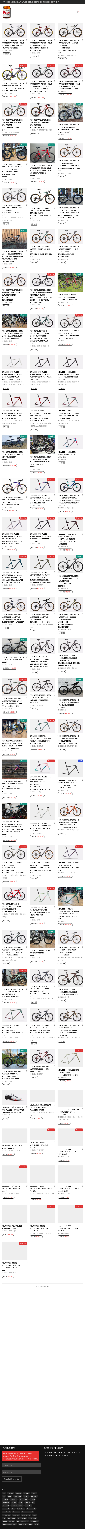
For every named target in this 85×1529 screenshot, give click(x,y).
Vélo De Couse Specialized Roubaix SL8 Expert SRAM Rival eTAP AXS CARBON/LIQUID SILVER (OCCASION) (68, 581)
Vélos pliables (34, 1521)
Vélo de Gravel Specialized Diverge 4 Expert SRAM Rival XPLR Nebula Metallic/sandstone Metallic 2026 (12, 295)
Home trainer (17, 1496)
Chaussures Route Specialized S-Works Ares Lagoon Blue (68, 1188)
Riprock (33, 1499)
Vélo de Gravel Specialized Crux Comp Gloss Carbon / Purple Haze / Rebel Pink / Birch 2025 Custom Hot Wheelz (12, 786)
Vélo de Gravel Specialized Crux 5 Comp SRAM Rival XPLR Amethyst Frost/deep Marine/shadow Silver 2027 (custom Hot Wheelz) (69, 213)
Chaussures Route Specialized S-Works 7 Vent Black (67, 1151)
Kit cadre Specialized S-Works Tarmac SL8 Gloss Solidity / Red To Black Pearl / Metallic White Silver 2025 (67, 539)
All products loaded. (42, 1286)
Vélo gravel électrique (8, 1521)
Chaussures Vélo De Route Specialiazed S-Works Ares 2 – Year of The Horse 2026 (13, 1109)
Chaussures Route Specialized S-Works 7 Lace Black (39, 1228)
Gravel (9, 1496)
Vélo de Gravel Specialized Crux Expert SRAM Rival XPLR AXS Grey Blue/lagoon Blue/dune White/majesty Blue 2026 (69, 500)
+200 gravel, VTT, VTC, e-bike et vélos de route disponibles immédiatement (35, 2)
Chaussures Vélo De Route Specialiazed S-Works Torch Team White (40, 1107)
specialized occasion (17, 1505)
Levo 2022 (34, 1496)
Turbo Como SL (31, 1509)
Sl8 (33, 1502)
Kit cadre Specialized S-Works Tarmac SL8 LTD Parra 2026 (67, 454)
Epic (4, 1496)
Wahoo (36, 1524)
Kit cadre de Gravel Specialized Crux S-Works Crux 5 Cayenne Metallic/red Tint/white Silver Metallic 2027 (40, 416)
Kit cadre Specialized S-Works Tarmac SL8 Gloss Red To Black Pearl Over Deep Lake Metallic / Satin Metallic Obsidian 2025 (12, 577)
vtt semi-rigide (11, 1518)
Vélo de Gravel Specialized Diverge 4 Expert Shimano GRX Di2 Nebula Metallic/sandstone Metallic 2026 (68, 252)
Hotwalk (26, 1496)
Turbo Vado (16, 1515)
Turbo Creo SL (6, 1512)
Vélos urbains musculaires (9, 1524)
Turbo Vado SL (26, 1515)
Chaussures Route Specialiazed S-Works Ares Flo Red (41, 1188)
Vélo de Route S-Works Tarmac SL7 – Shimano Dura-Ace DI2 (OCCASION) (67, 297)
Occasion (5, 1499)
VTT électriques (22, 1518)
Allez (4, 1493)
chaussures (26, 1493)
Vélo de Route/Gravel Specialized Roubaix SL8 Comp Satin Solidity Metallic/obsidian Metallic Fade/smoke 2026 (69, 660)
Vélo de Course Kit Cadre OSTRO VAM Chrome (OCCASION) (40, 952)
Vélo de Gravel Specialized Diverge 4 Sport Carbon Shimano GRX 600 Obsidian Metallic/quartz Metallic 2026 (40, 868)
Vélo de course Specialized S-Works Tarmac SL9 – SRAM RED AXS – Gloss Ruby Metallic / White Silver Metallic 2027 (41, 45)
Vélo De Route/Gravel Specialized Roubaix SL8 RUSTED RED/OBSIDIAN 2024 (68, 992)
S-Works (27, 1502)
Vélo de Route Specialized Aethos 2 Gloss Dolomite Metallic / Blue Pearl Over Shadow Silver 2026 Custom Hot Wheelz (12, 256)
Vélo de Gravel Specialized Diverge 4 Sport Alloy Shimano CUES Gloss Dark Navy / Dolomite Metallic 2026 (40, 1030)
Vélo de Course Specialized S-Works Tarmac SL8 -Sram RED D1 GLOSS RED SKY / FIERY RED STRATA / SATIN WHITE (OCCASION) (41, 171)
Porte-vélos (14, 1499)
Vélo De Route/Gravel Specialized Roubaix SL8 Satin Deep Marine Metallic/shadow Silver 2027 (39, 991)
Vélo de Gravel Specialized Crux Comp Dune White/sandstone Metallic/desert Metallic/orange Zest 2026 (13, 868)
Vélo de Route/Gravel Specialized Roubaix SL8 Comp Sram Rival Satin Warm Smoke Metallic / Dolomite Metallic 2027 (39, 661)
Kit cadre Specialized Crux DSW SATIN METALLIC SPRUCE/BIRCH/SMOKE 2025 (68, 1072)
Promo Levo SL (24, 1499)
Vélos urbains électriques (25, 1524)
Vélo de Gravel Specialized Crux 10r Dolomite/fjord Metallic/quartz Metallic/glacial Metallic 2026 (40, 213)
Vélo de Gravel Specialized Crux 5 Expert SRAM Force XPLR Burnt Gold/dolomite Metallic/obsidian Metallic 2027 (69, 166)
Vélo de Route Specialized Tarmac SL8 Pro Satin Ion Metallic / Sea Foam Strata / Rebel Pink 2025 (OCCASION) (40, 462)
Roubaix (14, 1502)
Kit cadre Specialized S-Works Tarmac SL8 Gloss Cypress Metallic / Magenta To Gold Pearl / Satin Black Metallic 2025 (40, 577)
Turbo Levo (16, 1512)
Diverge (34, 1493)
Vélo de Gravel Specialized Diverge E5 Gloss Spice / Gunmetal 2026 (40, 1068)
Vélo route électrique (22, 1521)
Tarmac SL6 (28, 1505)
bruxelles (18, 1493)
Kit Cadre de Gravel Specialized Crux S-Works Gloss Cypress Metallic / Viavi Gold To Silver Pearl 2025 (68, 914)
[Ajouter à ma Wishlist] (26, 40)
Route (20, 1502)
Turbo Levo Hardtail (27, 1512)
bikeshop (10, 1493)
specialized (6, 1505)
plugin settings (65, 1455)
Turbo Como (20, 1509)
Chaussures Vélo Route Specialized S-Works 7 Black (11, 1188)
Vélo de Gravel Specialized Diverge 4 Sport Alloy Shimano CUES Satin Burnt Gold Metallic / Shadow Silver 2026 (68, 1030)
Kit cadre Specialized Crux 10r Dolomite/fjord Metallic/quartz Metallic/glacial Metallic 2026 (12, 1030)
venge (34, 1515)
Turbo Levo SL (6, 1515)
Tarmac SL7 (6, 1509)
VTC (4, 1518)
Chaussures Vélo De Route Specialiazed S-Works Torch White (68, 1111)
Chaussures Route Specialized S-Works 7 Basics (39, 1145)
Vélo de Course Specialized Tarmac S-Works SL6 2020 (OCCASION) (13, 659)
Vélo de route (32, 1518)
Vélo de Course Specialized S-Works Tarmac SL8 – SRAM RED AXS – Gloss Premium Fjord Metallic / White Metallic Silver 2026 (41, 86)
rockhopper (6, 1502)
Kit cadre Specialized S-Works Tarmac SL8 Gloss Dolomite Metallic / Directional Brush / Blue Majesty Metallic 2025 (12, 539)
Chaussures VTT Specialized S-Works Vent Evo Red (68, 1228)
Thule (13, 1509)
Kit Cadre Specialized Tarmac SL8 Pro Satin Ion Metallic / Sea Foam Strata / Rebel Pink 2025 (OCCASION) (40, 912)
